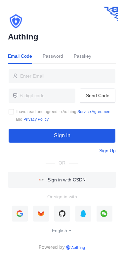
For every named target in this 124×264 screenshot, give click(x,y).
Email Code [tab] (20, 56)
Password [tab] (53, 56)
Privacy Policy (36, 119)
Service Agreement (94, 111)
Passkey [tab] (82, 56)
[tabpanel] (62, 106)
